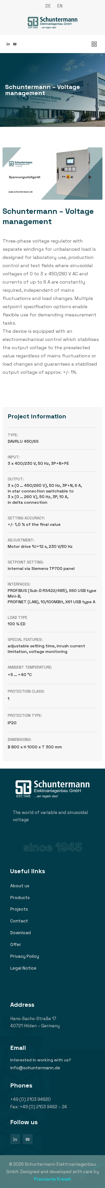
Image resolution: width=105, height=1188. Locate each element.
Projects (19, 909)
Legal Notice (23, 968)
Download (20, 932)
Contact (19, 921)
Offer (15, 944)
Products (20, 897)
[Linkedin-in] (8, 44)
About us (19, 886)
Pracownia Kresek (52, 1179)
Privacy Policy (24, 956)
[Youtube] (15, 44)
